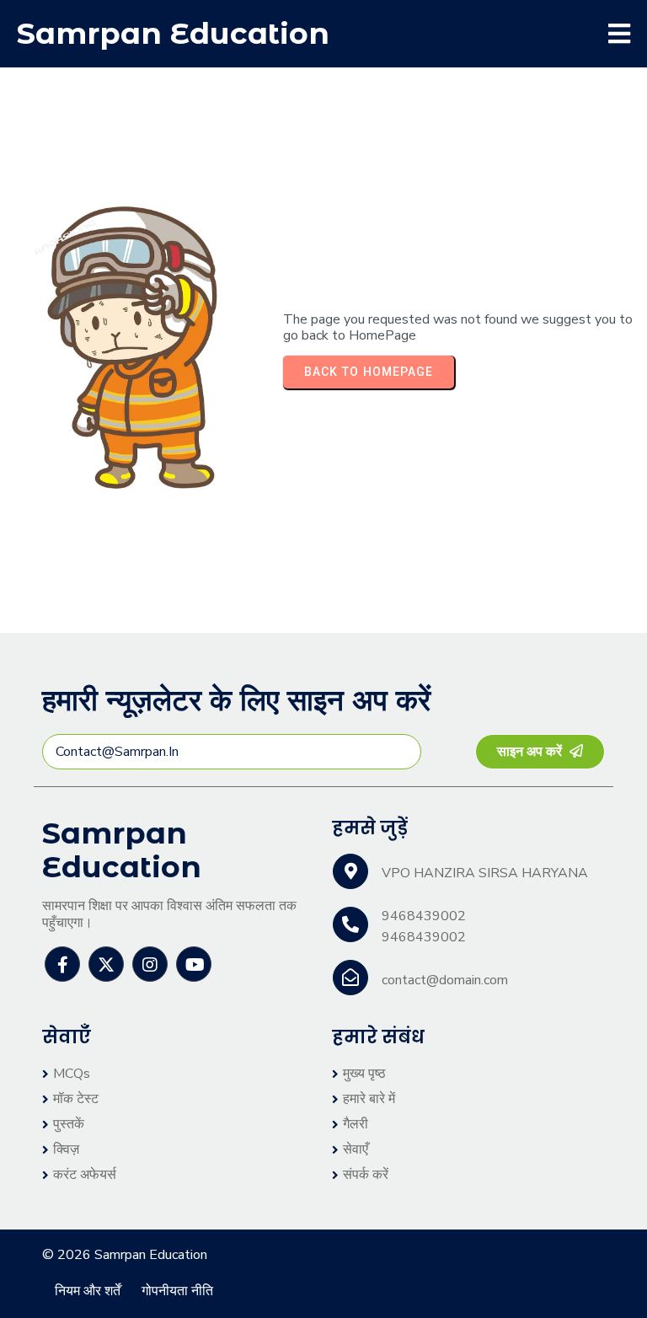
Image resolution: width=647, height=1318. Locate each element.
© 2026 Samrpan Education (124, 1255)
